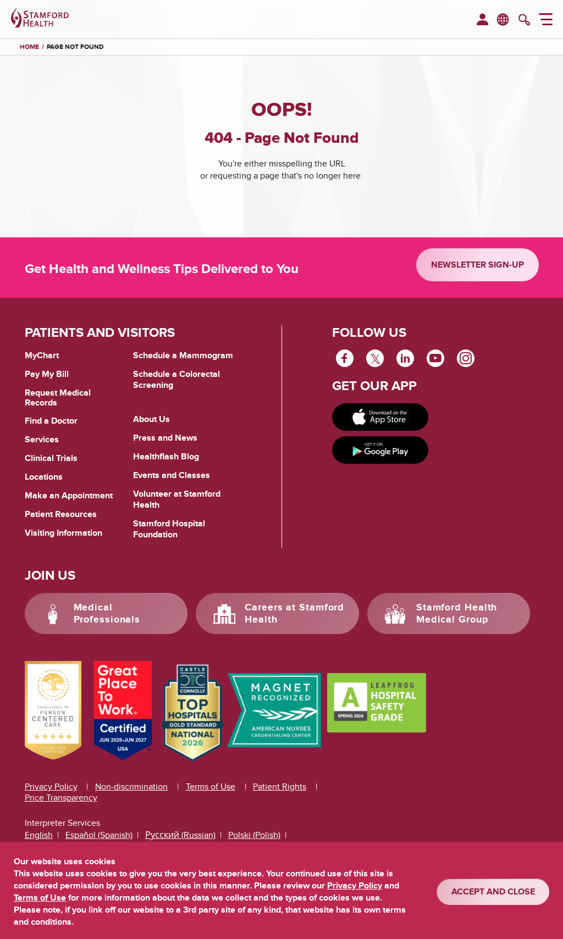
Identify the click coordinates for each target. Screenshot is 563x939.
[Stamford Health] (40, 19)
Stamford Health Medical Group (457, 614)
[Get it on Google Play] (380, 450)
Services (42, 439)
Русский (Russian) (180, 835)
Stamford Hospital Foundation (169, 529)
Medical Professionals (107, 614)
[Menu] (546, 21)
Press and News (165, 437)
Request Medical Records (58, 398)
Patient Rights (279, 786)
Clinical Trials (51, 458)
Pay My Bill (47, 374)
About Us (151, 419)
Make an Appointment (69, 495)
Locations (44, 476)
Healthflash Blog (166, 456)
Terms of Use (210, 786)
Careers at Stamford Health (294, 614)
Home (29, 47)
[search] (524, 21)
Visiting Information (63, 532)
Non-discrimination (131, 786)
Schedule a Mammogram (183, 355)
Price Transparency (61, 797)
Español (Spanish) (99, 835)
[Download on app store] (380, 417)
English (39, 835)
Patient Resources (61, 514)
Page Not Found (75, 47)
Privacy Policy (51, 786)
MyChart (42, 356)
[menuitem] (482, 20)
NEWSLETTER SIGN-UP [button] (477, 264)
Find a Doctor (51, 420)
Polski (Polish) (254, 835)
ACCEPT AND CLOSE (493, 891)
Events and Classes (171, 475)
